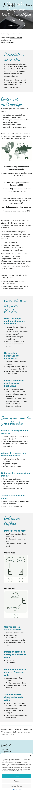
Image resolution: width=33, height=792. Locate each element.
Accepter (16, 776)
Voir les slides (6, 40)
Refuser (16, 781)
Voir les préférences (16, 786)
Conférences (22, 34)
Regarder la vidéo (7, 42)
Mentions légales (17, 789)
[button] (30, 756)
